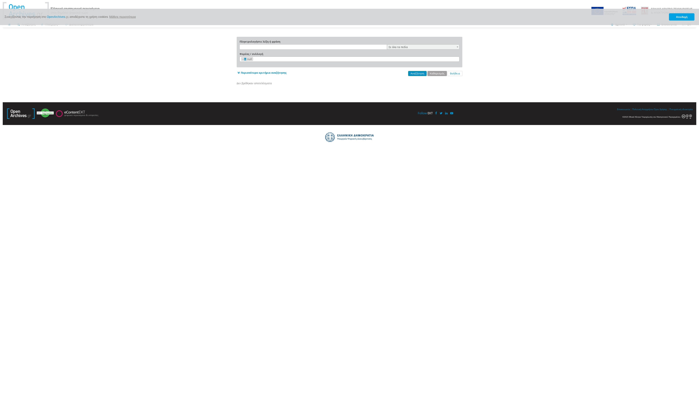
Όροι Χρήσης (660, 109)
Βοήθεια (455, 73)
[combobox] (423, 46)
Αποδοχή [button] (682, 16)
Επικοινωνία (623, 109)
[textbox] (255, 59)
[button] (262, 73)
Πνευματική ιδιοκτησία (681, 109)
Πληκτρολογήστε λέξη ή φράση (260, 41)
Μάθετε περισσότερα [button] (122, 16)
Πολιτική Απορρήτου (642, 109)
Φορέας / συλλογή (251, 54)
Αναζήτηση (417, 73)
